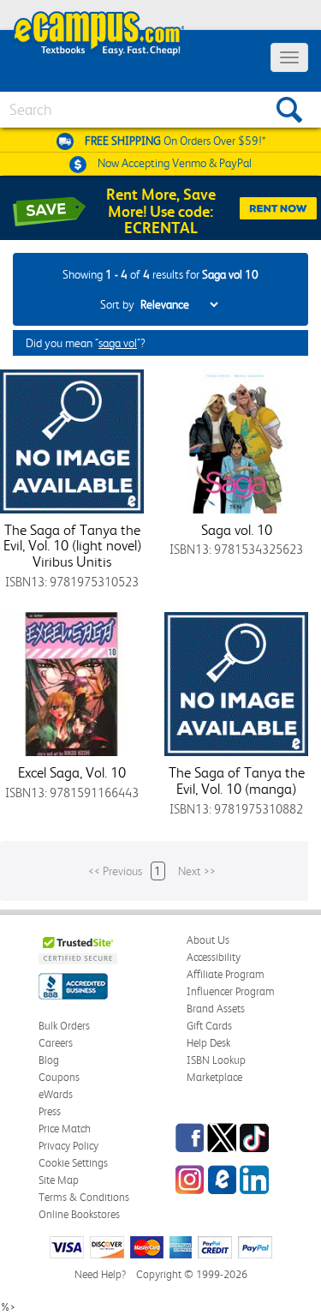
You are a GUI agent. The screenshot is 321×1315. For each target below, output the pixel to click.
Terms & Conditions (84, 1197)
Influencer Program (231, 991)
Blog (49, 1060)
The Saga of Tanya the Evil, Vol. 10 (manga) (237, 780)
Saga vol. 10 (236, 529)
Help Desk (208, 1042)
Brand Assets (216, 1008)
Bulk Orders (64, 1025)
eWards (56, 1094)
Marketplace (214, 1077)
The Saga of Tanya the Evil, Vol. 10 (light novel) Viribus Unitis (72, 545)
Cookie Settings (73, 1162)
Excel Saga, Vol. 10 (72, 772)
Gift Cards (209, 1025)
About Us (208, 940)
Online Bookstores (79, 1214)
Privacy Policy (68, 1145)
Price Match (65, 1128)
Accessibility (214, 957)
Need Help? (100, 1274)
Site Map (59, 1180)
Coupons (59, 1077)
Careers (56, 1042)
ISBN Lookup (216, 1060)
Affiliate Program (226, 974)
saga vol (117, 343)
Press (50, 1111)
